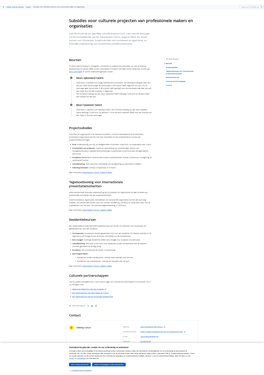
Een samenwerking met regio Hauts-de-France (90, 293)
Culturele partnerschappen (176, 81)
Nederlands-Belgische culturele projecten (88, 289)
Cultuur (28, 7)
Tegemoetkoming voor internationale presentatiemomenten (179, 72)
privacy (71, 358)
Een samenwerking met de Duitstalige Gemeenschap (92, 297)
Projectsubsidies (172, 67)
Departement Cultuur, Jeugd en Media (97, 172)
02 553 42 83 (145, 341)
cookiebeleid (81, 358)
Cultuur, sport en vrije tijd (15, 7)
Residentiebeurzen (172, 77)
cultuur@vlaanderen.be (149, 336)
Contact (169, 85)
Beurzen (169, 63)
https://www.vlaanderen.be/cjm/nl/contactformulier (161, 331)
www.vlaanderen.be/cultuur (151, 327)
